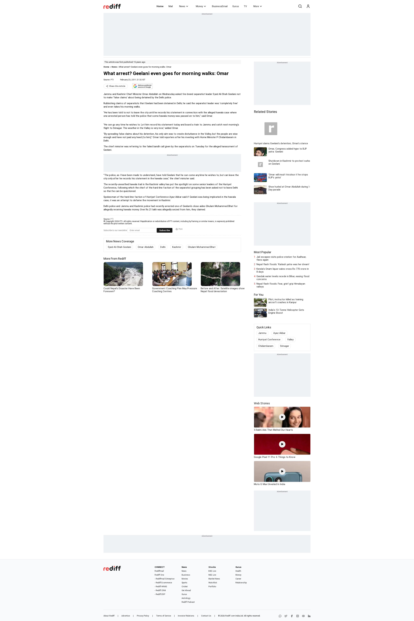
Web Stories (262, 403)
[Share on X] (286, 616)
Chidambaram (265, 346)
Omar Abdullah (145, 247)
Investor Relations (186, 616)
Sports (184, 583)
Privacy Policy (143, 616)
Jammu (262, 333)
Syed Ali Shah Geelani (119, 247)
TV (245, 6)
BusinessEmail (220, 6)
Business (186, 575)
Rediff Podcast (188, 602)
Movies (185, 579)
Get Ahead (186, 590)
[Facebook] (291, 616)
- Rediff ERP (160, 594)
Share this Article (117, 86)
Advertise (125, 616)
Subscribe (164, 230)
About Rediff (109, 616)
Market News (214, 579)
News (182, 6)
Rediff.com (230, 616)
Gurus (235, 6)
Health (238, 571)
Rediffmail (159, 571)
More (256, 6)
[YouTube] (303, 616)
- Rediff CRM (160, 590)
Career (238, 579)
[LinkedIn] (309, 616)
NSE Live (212, 575)
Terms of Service (163, 616)
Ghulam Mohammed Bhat (201, 247)
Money (199, 6)
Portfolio (212, 586)
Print (181, 229)
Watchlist (212, 583)
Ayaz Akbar (279, 333)
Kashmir (176, 247)
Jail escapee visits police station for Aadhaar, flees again (281, 258)
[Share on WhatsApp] (280, 616)
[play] (282, 417)
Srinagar (284, 346)
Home (160, 6)
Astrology (186, 598)
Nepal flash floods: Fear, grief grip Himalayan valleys (280, 285)
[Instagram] (297, 616)
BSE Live (212, 571)
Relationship (241, 583)
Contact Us (206, 616)
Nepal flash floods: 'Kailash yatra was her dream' (282, 264)
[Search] (300, 6)
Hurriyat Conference (269, 339)
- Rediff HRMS (161, 586)
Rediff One (159, 575)
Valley (290, 339)
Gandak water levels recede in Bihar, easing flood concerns (282, 278)
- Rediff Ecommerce (163, 583)
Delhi (162, 247)
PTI (112, 80)
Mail (171, 6)
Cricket (185, 586)
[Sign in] (308, 6)
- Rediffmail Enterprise (164, 579)
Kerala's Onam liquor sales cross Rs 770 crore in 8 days (282, 270)
